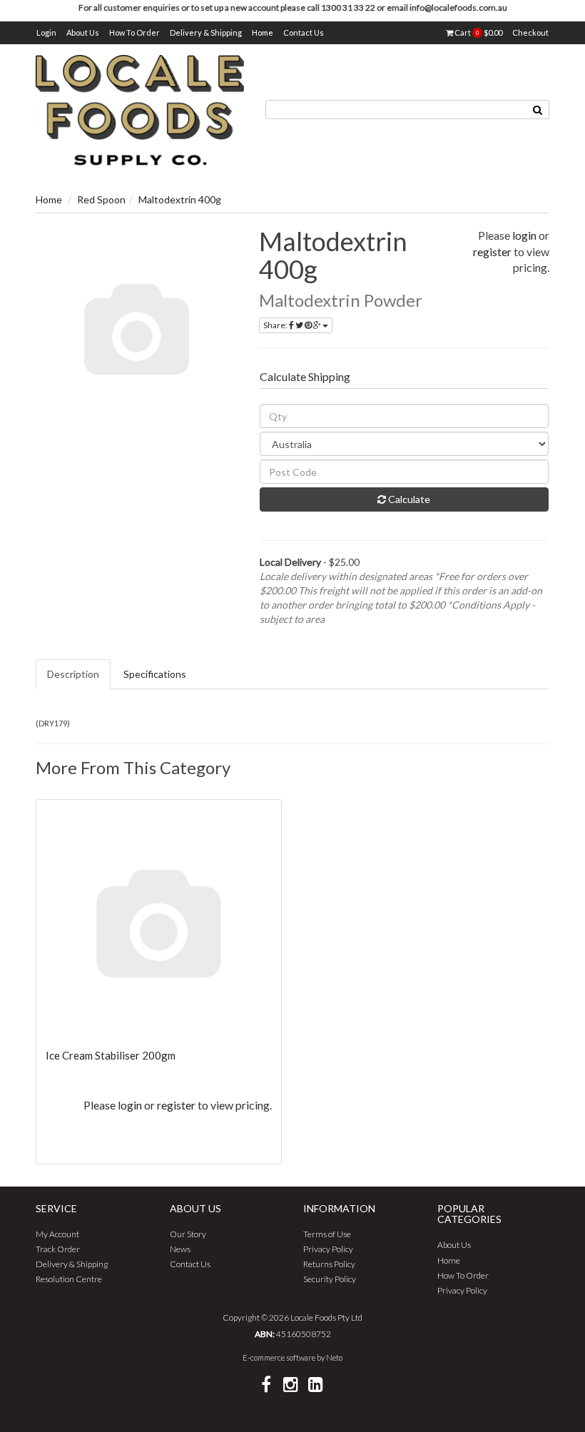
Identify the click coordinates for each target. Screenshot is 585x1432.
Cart (477, 32)
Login (46, 32)
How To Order (134, 32)
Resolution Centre (69, 1279)
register (492, 251)
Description (73, 674)
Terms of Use (327, 1234)
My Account (57, 1234)
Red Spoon (101, 199)
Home (262, 32)
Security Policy (329, 1279)
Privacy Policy (328, 1249)
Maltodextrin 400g (179, 199)
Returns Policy (329, 1264)
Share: (276, 325)
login (524, 235)
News (180, 1249)
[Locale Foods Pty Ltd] (140, 109)
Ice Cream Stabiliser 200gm (111, 1055)
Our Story (188, 1234)
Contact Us (303, 32)
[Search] (537, 109)
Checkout (530, 32)
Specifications (154, 674)
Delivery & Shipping (206, 32)
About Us (82, 32)
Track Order (58, 1249)
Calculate (408, 499)
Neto (334, 1357)
